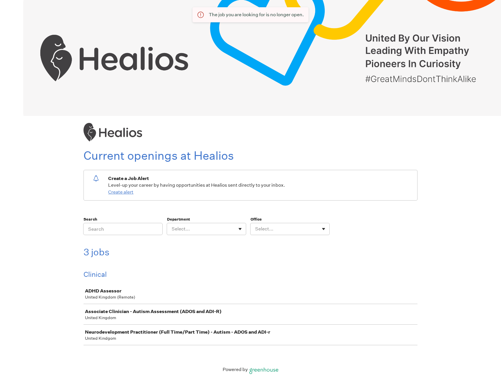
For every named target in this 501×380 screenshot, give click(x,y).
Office (256, 219)
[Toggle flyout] (240, 229)
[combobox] (172, 229)
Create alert (120, 192)
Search (90, 219)
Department (178, 219)
